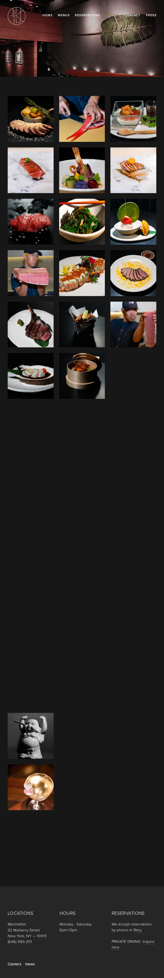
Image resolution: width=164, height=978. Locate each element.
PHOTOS (112, 15)
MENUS (64, 15)
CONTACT (132, 15)
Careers (14, 964)
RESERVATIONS (87, 15)
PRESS (151, 15)
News (30, 964)
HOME (47, 15)
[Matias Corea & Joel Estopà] (11, 901)
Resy (138, 929)
